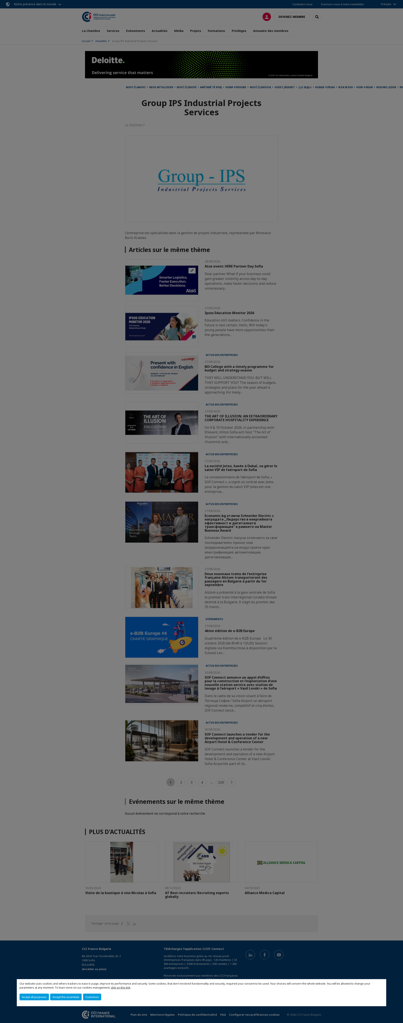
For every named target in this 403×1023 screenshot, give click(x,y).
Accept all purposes (34, 997)
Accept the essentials (65, 997)
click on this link (120, 987)
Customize (92, 997)
